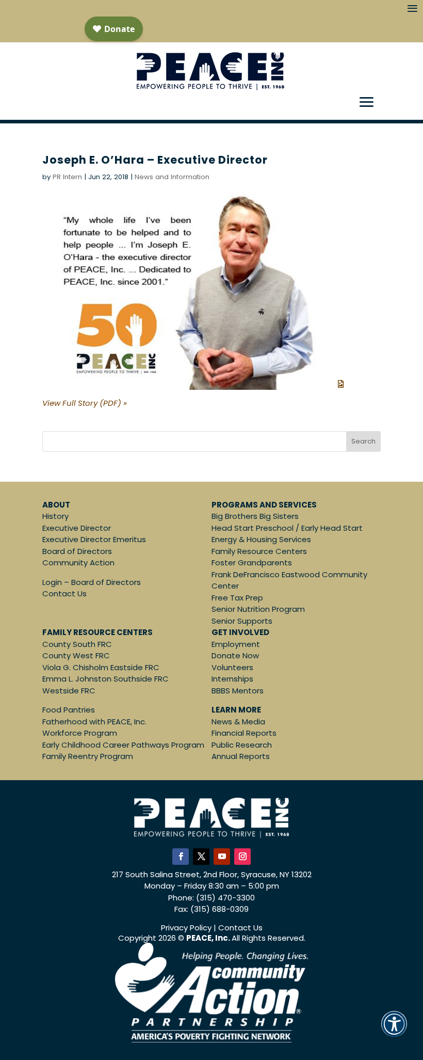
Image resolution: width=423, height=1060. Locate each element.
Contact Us (64, 593)
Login (52, 582)
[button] (394, 1030)
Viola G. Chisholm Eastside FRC (100, 667)
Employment (236, 644)
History (55, 516)
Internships (232, 678)
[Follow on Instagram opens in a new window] (242, 856)
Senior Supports (242, 620)
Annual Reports (241, 756)
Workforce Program (79, 732)
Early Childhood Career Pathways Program (123, 744)
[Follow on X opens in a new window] (201, 856)
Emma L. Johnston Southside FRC (105, 678)
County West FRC (76, 655)
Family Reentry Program (87, 756)
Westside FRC (68, 690)
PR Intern (67, 177)
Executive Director (76, 528)
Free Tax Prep (237, 597)
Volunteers (232, 667)
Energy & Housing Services (261, 539)
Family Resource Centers (259, 551)
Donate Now (235, 655)
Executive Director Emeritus (94, 539)
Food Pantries (68, 709)
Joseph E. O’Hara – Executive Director (155, 159)
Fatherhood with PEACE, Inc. (94, 721)
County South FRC (77, 644)
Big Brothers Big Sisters (255, 516)
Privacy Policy (186, 927)
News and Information (172, 177)
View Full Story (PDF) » (84, 403)
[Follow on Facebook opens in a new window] (180, 856)
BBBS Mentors (238, 690)
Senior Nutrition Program (258, 609)
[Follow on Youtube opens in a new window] (222, 856)
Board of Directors (77, 551)
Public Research (242, 744)
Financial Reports (244, 732)
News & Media (238, 721)
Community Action (78, 562)
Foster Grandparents (252, 562)
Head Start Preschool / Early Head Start (287, 528)
